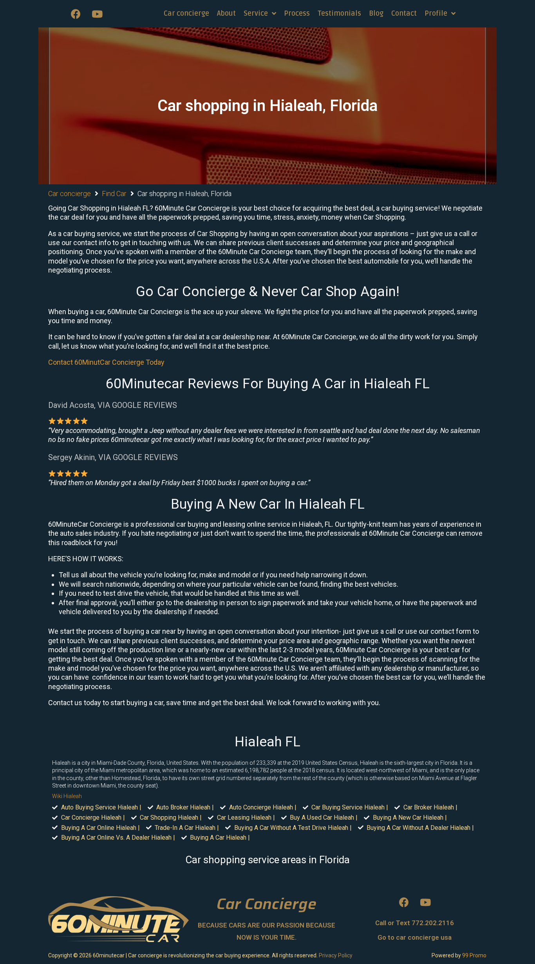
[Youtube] (97, 14)
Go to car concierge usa (415, 937)
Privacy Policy (335, 955)
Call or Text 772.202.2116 (414, 923)
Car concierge (69, 193)
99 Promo (474, 955)
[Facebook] (75, 14)
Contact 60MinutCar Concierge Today (106, 362)
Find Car (114, 193)
